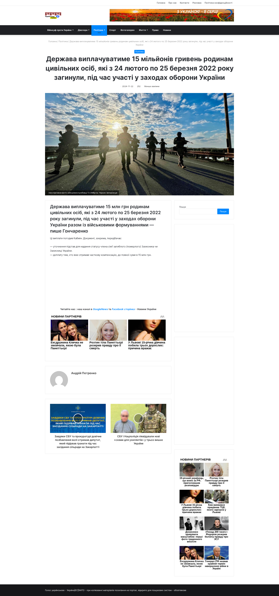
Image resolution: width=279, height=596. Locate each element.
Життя (142, 30)
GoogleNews (100, 309)
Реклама (196, 2)
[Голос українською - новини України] (53, 15)
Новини (167, 30)
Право (155, 30)
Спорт (112, 30)
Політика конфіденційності (218, 2)
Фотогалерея (127, 30)
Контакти (184, 2)
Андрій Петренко (83, 373)
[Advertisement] (108, 284)
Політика (98, 30)
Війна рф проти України (59, 30)
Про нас (172, 2)
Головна (161, 2)
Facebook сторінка (123, 309)
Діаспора (82, 30)
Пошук (182, 207)
